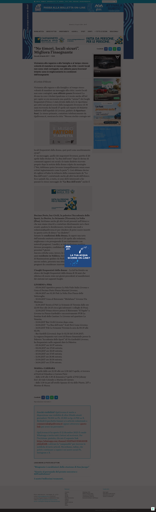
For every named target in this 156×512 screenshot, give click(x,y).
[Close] (91, 245)
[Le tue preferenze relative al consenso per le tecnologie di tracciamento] (153, 509)
